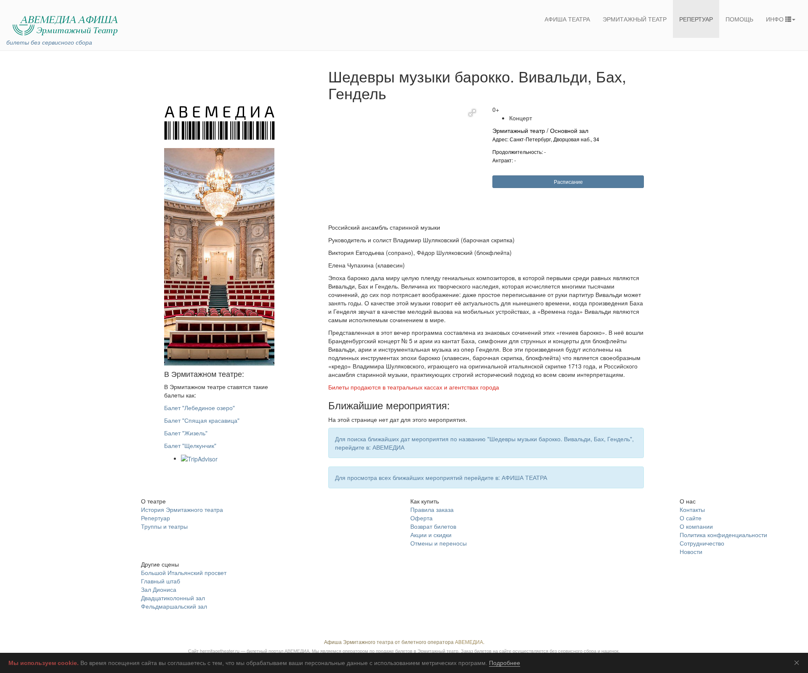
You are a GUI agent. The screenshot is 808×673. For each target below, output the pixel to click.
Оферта (421, 518)
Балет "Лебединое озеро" (199, 407)
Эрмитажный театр (635, 19)
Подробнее (504, 663)
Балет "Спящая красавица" (201, 420)
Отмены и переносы (438, 543)
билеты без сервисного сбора (49, 42)
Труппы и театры (164, 526)
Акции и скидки (431, 534)
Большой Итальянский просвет (183, 572)
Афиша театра (567, 19)
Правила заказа (432, 509)
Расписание (568, 181)
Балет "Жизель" (185, 433)
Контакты (692, 509)
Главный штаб (160, 581)
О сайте (691, 518)
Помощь (739, 19)
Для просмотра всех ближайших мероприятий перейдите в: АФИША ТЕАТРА (441, 477)
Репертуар (696, 19)
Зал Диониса (158, 589)
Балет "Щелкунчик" (190, 445)
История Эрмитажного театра (182, 509)
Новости (691, 551)
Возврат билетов (433, 526)
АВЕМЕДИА (469, 641)
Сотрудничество (702, 543)
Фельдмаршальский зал (174, 606)
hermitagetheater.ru (219, 650)
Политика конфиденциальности (723, 534)
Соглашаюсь (798, 662)
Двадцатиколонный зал (173, 598)
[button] (472, 112)
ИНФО (775, 19)
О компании (696, 526)
